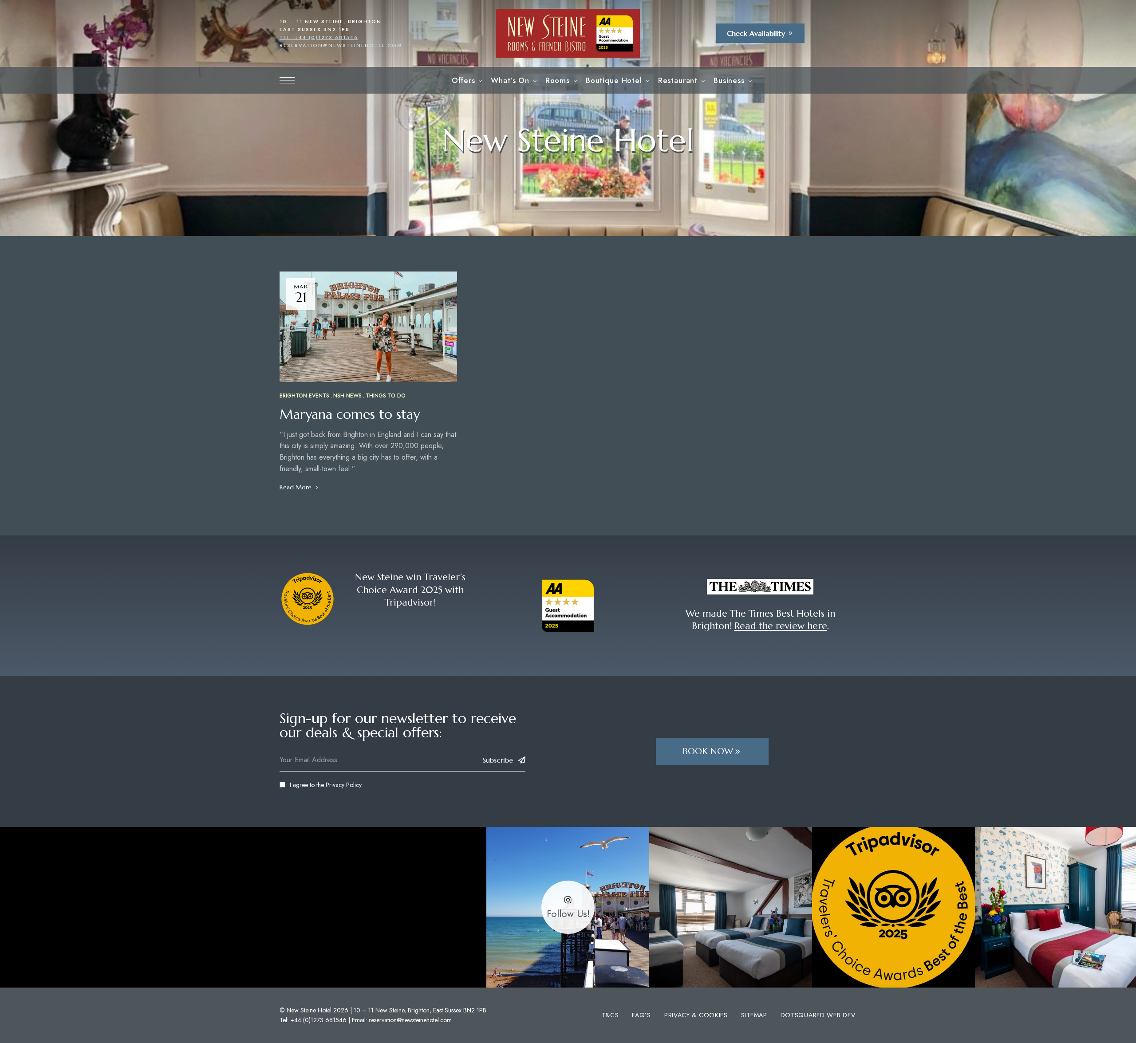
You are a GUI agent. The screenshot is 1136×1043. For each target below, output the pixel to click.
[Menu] (287, 80)
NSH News (347, 396)
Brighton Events (304, 396)
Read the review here (780, 626)
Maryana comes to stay (350, 414)
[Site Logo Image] (568, 33)
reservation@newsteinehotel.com (341, 45)
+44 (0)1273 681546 (318, 1019)
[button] (760, 33)
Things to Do (386, 396)
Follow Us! (568, 913)
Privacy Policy (344, 784)
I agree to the (326, 784)
